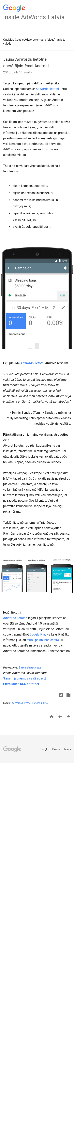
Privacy (56, 749)
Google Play (38, 634)
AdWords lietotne (15, 618)
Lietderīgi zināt (40, 703)
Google (44, 749)
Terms (67, 749)
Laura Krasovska (30, 667)
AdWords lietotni (47, 89)
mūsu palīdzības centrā (43, 640)
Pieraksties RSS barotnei (21, 684)
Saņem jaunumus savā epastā (25, 678)
